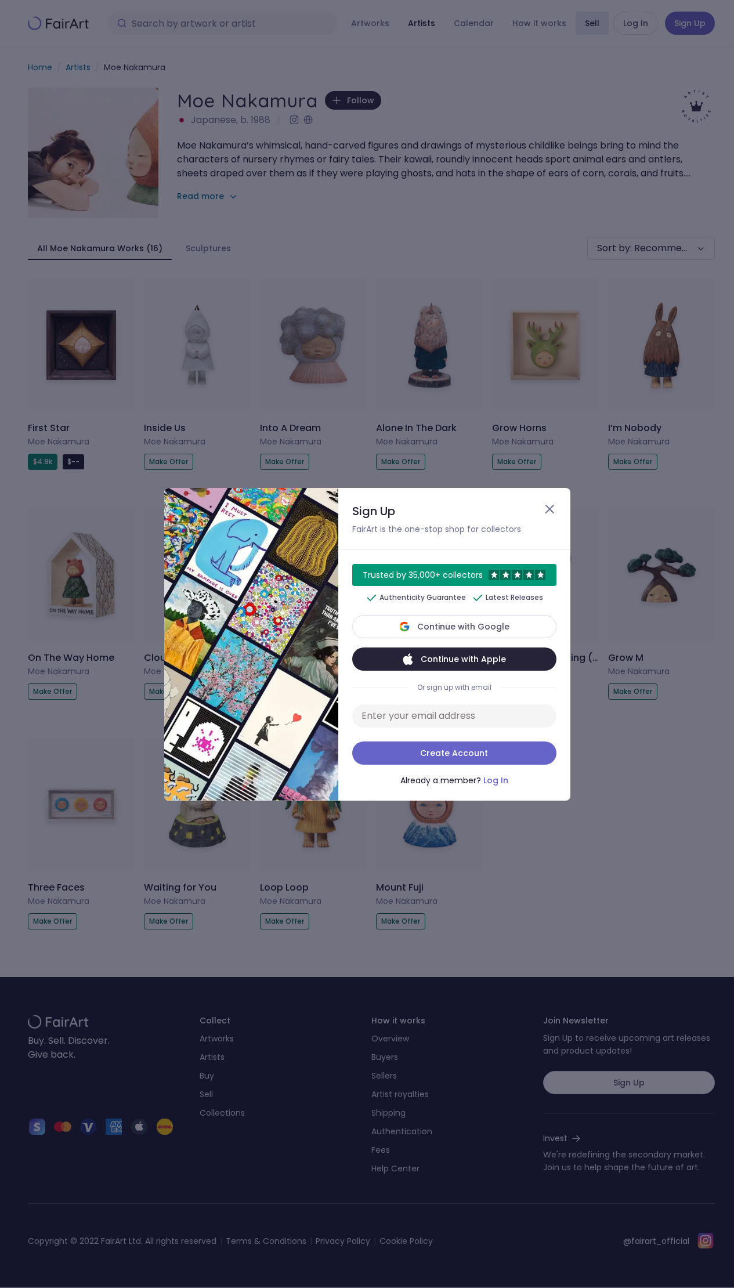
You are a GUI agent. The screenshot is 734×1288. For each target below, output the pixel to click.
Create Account (454, 753)
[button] (367, 644)
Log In (495, 780)
